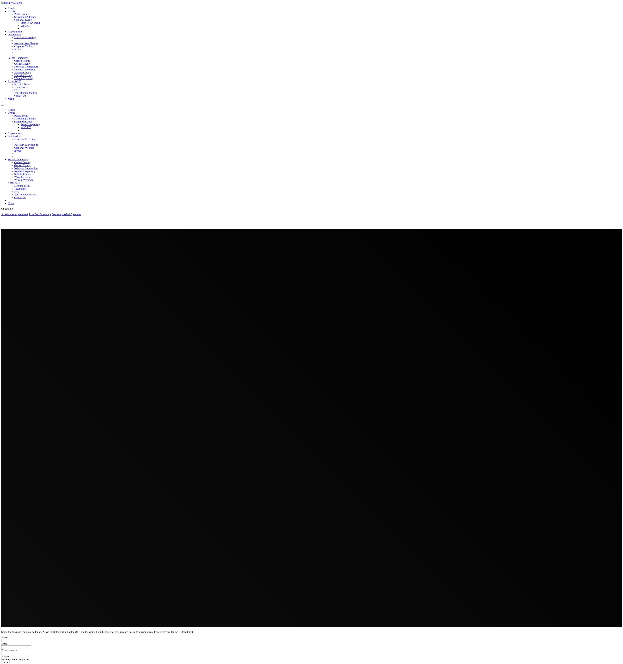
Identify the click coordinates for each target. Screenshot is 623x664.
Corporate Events (23, 20)
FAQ (16, 90)
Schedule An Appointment (14, 214)
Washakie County (23, 75)
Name (4, 637)
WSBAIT (26, 25)
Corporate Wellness (24, 46)
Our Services (14, 34)
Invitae (17, 49)
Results (11, 8)
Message (5, 662)
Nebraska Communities (26, 66)
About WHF (14, 81)
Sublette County (22, 72)
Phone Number (9, 650)
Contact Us (20, 95)
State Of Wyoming (30, 22)
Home (11, 203)
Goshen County (22, 63)
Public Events (21, 14)
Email (4, 643)
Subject (5, 656)
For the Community (18, 57)
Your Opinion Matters (25, 93)
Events (11, 11)
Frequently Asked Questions (66, 214)
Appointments (15, 31)
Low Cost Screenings (25, 37)
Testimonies (20, 87)
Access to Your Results (26, 43)
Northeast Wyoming (24, 69)
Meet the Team (22, 84)
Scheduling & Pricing (25, 17)
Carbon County (22, 60)
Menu (11, 98)
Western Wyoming (23, 78)
